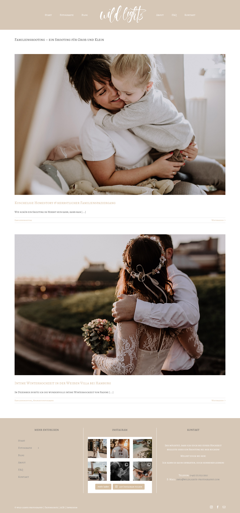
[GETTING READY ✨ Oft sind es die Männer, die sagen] (142, 471)
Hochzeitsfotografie (43, 400)
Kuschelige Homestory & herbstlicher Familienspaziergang (65, 202)
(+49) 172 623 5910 (199, 475)
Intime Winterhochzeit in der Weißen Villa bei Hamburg (63, 383)
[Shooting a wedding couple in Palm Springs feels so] (97, 471)
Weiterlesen (218, 220)
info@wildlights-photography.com (198, 479)
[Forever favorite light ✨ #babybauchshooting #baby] (119, 448)
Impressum (71, 507)
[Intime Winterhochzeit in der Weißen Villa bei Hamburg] (120, 304)
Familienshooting (23, 220)
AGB (62, 507)
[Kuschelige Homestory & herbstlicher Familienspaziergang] (120, 124)
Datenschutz (51, 507)
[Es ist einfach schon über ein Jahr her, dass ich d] (142, 448)
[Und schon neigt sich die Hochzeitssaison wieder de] (119, 471)
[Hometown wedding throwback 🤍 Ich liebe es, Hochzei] (97, 448)
